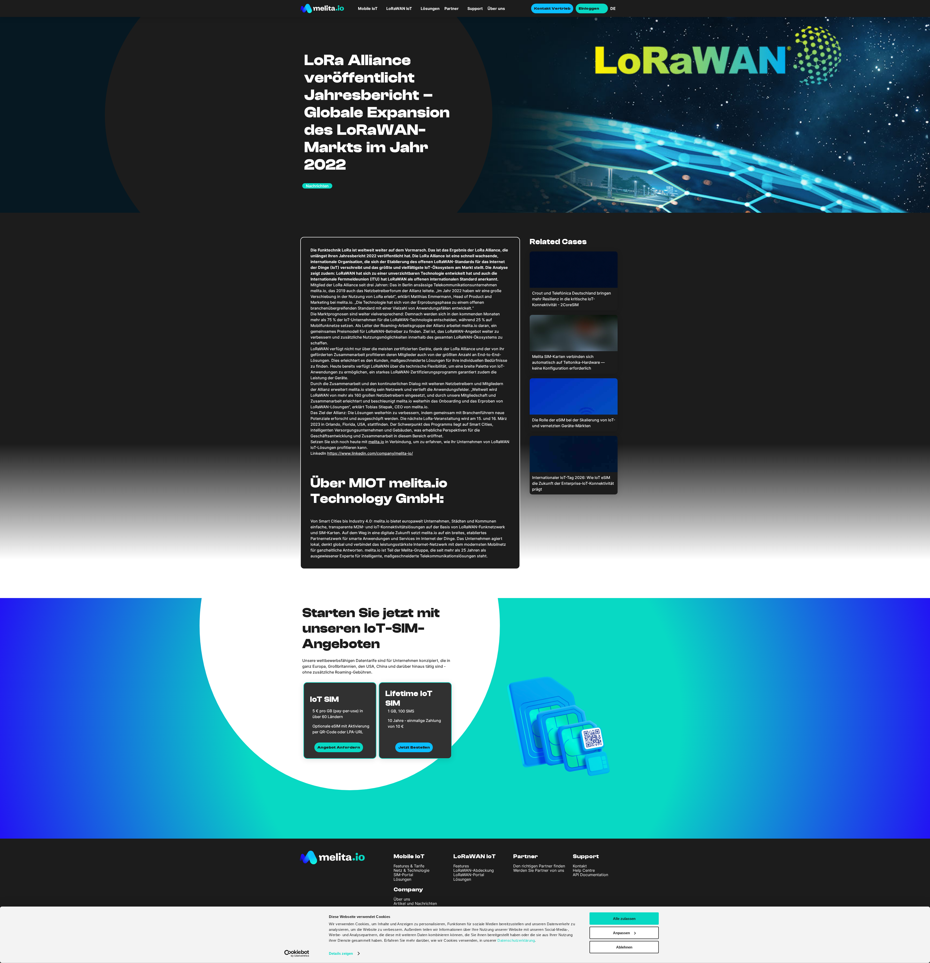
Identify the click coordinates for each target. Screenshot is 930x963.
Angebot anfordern (338, 747)
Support (475, 8)
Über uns (496, 8)
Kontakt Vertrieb (552, 8)
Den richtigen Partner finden (539, 866)
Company (408, 889)
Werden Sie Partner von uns (538, 870)
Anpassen (621, 933)
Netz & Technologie (411, 870)
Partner (451, 8)
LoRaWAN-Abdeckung (473, 870)
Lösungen (430, 8)
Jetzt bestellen (414, 747)
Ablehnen (624, 947)
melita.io (376, 441)
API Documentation (590, 874)
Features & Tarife (409, 866)
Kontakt (580, 866)
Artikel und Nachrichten (415, 903)
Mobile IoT (409, 856)
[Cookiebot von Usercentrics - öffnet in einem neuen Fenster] (297, 953)
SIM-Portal (403, 874)
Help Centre (584, 870)
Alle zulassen (624, 919)
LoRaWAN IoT (474, 856)
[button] (620, 8)
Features (461, 866)
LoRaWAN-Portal (468, 874)
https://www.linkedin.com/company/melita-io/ (370, 453)
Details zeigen (341, 953)
